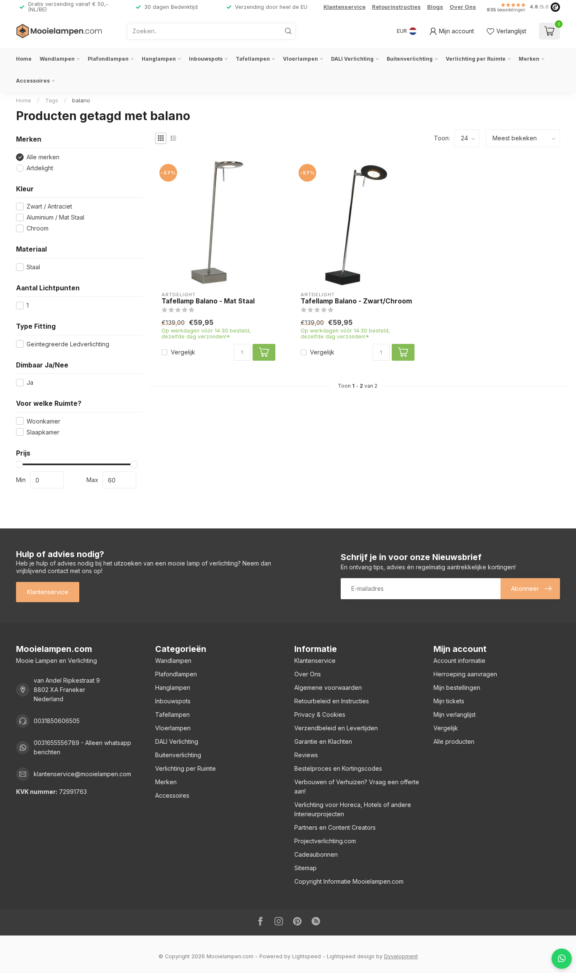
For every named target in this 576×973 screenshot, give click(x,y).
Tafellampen (253, 59)
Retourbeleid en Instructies (331, 701)
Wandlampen (57, 59)
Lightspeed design (350, 956)
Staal (33, 267)
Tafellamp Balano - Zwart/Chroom (356, 301)
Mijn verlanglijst (454, 714)
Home (24, 59)
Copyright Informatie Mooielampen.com (349, 881)
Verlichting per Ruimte (476, 59)
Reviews (306, 755)
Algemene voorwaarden (328, 687)
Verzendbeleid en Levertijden (336, 728)
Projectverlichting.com (325, 840)
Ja (30, 382)
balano (81, 100)
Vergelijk (183, 352)
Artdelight (40, 168)
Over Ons (462, 7)
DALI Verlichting (352, 59)
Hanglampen (159, 59)
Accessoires (33, 81)
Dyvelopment (401, 956)
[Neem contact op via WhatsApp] (562, 959)
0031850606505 (57, 720)
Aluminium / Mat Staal (55, 217)
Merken (529, 59)
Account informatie (459, 660)
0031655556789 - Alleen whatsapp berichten (82, 747)
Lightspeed (306, 956)
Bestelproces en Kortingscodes (338, 768)
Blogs (435, 7)
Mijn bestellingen (456, 687)
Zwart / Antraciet (49, 206)
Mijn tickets (448, 701)
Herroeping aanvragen (465, 674)
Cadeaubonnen (316, 854)
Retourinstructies (396, 7)
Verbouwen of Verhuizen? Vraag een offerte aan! (356, 786)
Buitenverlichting (410, 59)
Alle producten (453, 741)
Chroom (37, 228)
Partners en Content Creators (335, 827)
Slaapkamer (43, 432)
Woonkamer (43, 421)
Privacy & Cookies (319, 714)
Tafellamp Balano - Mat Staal (208, 301)
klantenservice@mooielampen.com (82, 773)
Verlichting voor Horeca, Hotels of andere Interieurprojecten (352, 809)
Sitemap (305, 867)
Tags (51, 100)
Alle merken (43, 157)
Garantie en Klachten (323, 741)
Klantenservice (344, 7)
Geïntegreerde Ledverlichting (68, 344)
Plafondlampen (108, 59)
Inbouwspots (206, 59)
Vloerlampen (300, 59)
